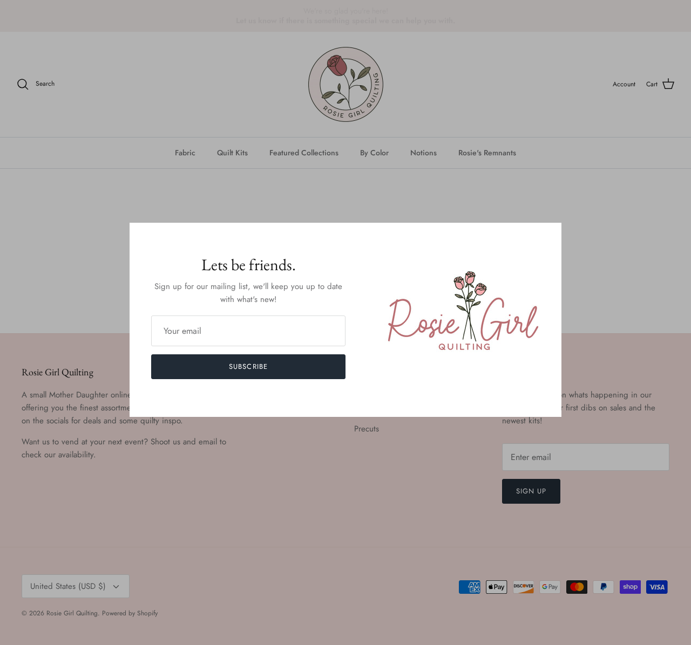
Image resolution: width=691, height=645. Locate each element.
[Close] (548, 236)
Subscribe (248, 366)
